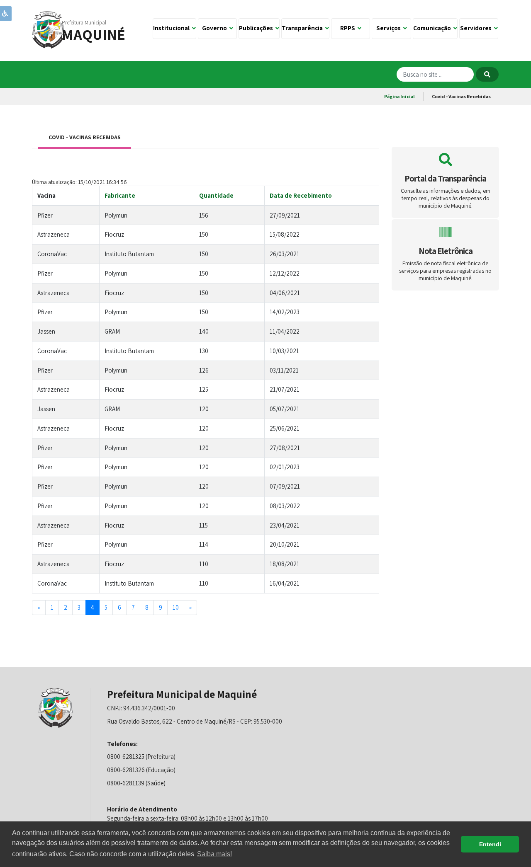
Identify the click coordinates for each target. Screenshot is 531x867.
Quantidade (216, 195)
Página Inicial (399, 96)
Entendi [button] (490, 844)
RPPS (349, 28)
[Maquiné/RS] (48, 29)
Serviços (389, 28)
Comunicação (433, 28)
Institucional (172, 28)
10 (176, 607)
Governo (215, 28)
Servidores (477, 28)
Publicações (257, 28)
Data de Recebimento (301, 195)
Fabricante (120, 195)
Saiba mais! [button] (214, 853)
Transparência (303, 28)
